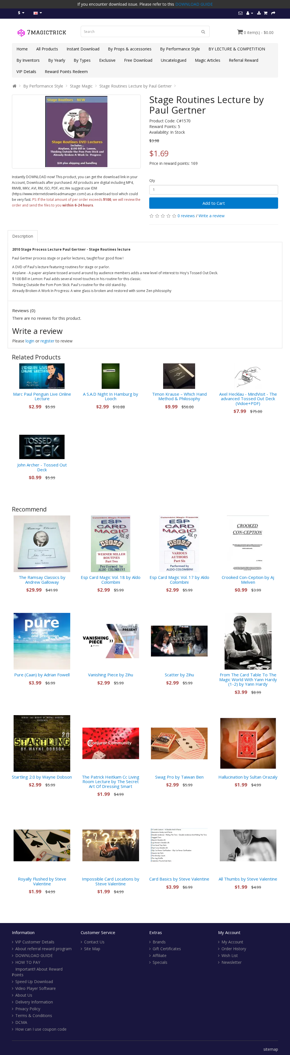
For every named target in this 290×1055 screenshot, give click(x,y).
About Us (23, 995)
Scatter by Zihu (179, 674)
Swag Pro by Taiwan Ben (179, 777)
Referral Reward (243, 60)
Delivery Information (34, 1002)
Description (22, 236)
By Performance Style (180, 49)
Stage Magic (81, 86)
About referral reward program (43, 948)
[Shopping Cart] (265, 13)
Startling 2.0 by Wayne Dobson (42, 777)
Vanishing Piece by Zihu (110, 674)
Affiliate (160, 955)
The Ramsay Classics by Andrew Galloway (42, 579)
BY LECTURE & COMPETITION (236, 49)
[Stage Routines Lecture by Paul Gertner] (76, 131)
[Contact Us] (240, 13)
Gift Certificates (167, 948)
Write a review (212, 215)
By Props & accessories (130, 49)
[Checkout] (273, 13)
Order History (233, 948)
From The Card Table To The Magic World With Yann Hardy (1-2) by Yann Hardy (248, 679)
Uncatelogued (173, 60)
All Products (47, 49)
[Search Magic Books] (203, 31)
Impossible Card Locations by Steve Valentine (110, 881)
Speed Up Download (34, 981)
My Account (232, 942)
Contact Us (94, 942)
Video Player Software (35, 988)
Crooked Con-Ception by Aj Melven (248, 579)
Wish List (229, 955)
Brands (159, 942)
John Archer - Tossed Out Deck (42, 467)
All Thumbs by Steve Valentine (248, 879)
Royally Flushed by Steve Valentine (42, 881)
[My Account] (249, 13)
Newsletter (231, 962)
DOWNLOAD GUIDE (194, 4)
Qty (152, 180)
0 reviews (186, 215)
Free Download (138, 60)
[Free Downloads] (259, 13)
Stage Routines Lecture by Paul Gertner (135, 86)
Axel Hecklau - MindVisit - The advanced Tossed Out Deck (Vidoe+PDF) (248, 398)
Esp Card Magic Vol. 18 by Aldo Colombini (110, 579)
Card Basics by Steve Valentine (179, 879)
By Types (82, 60)
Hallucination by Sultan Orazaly (248, 777)
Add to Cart (213, 203)
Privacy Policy (27, 1008)
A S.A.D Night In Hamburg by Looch (110, 396)
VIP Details (26, 71)
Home (22, 49)
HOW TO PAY (27, 962)
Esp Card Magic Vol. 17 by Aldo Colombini (179, 579)
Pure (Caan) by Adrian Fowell (42, 674)
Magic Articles (207, 60)
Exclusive (107, 60)
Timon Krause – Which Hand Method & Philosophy (179, 396)
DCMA (21, 1022)
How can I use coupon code (41, 1029)
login (29, 341)
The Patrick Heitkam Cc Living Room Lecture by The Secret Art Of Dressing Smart (110, 781)
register (47, 341)
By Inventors (28, 60)
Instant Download (83, 49)
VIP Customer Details (34, 942)
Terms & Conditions (33, 1015)
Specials (160, 962)
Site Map (92, 948)
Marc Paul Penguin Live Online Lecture (42, 396)
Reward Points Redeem (66, 71)
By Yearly (56, 60)
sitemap (270, 1049)
